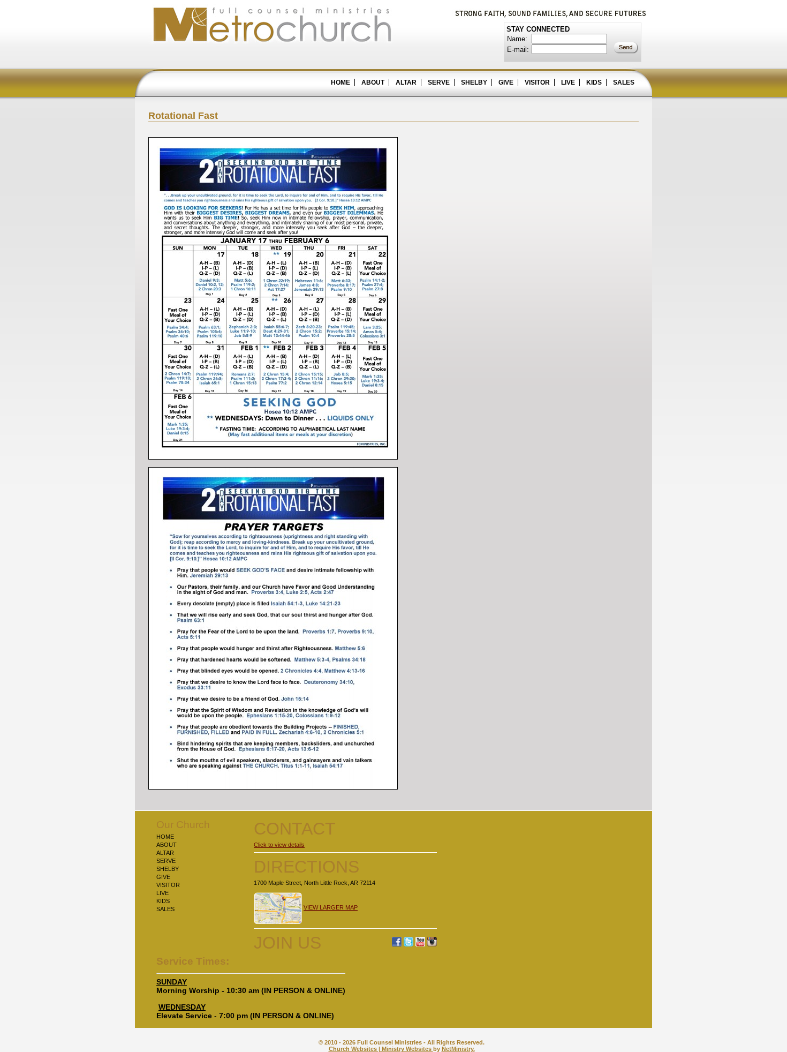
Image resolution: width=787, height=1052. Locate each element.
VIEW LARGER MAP (331, 907)
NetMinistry (457, 1049)
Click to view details (279, 844)
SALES (623, 82)
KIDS (594, 82)
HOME (340, 82)
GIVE (505, 82)
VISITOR (537, 82)
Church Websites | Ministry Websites (381, 1049)
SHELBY (474, 82)
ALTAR (406, 82)
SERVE (439, 82)
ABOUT (372, 82)
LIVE (568, 82)
